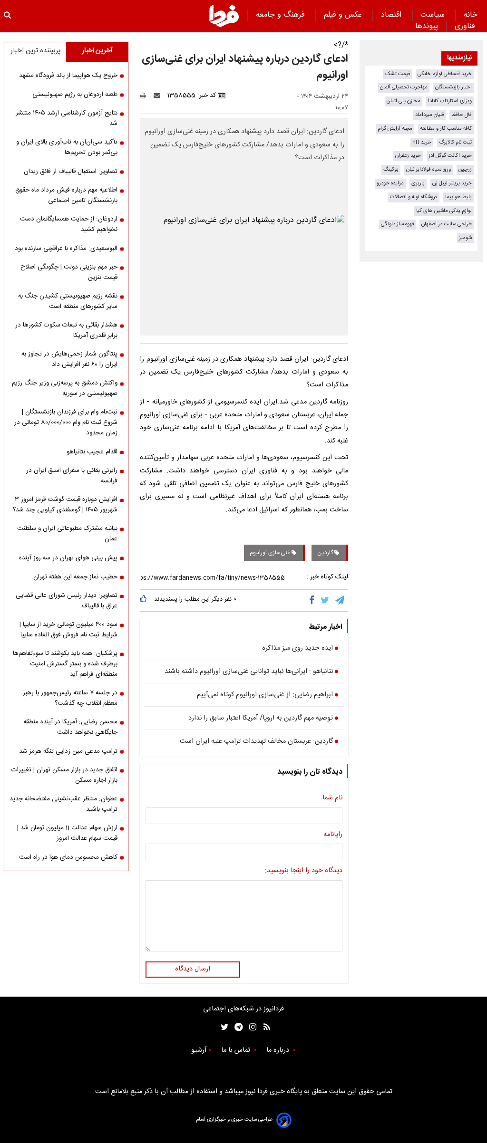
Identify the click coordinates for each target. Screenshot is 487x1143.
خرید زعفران (408, 155)
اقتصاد (392, 15)
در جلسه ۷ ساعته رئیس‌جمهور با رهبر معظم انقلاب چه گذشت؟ (70, 698)
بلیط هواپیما (458, 197)
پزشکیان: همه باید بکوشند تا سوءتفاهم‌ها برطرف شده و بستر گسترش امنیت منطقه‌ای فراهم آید (65, 664)
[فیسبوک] (313, 600)
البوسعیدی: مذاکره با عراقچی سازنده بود (66, 248)
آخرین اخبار (97, 51)
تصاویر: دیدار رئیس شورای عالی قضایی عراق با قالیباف (66, 600)
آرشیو (198, 1050)
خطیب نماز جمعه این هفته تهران (75, 577)
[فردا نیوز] (224, 16)
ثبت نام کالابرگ (455, 142)
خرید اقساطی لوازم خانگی (445, 73)
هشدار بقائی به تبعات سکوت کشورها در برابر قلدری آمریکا (66, 330)
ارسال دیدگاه (192, 969)
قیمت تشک (397, 73)
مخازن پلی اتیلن (403, 101)
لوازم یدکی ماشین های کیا (444, 210)
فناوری (466, 26)
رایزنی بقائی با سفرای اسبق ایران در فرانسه (71, 475)
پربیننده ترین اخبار (35, 51)
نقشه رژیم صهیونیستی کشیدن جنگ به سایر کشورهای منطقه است (67, 301)
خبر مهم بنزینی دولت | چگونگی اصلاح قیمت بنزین (68, 272)
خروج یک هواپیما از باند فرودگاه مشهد (68, 75)
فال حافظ (461, 114)
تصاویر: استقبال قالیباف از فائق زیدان (70, 171)
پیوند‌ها (426, 26)
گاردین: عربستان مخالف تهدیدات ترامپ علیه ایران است (256, 742)
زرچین (465, 169)
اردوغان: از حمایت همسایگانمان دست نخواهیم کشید (68, 224)
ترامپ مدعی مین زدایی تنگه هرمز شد (68, 751)
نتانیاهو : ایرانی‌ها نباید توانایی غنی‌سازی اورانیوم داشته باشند (249, 672)
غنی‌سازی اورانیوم (271, 552)
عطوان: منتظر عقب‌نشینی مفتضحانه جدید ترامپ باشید (63, 804)
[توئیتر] (222, 1027)
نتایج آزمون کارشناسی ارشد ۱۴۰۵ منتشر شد (66, 118)
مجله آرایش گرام (395, 128)
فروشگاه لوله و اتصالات (414, 197)
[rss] (263, 1027)
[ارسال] (159, 95)
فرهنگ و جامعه (281, 15)
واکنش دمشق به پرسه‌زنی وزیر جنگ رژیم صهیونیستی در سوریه (64, 388)
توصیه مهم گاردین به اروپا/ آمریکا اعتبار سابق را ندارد (260, 718)
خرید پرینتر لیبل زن (452, 183)
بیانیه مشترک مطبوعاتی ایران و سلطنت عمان (67, 533)
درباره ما (278, 1050)
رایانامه (332, 835)
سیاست (433, 15)
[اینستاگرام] (250, 1027)
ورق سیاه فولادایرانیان (428, 169)
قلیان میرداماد (429, 114)
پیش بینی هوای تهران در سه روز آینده (68, 558)
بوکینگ (391, 169)
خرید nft (421, 142)
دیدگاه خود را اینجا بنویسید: (303, 871)
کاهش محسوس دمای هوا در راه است (68, 857)
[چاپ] (146, 95)
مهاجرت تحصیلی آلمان (404, 87)
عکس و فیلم (344, 15)
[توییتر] (325, 600)
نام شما (332, 798)
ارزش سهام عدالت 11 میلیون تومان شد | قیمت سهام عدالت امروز (67, 833)
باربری (418, 183)
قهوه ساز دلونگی (397, 224)
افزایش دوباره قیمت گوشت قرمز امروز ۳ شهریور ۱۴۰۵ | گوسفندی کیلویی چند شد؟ (65, 504)
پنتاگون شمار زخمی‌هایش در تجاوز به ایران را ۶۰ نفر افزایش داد (69, 359)
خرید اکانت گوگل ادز (450, 155)
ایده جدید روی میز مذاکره (297, 649)
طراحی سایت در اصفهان (446, 224)
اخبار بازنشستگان (453, 87)
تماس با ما (236, 1050)
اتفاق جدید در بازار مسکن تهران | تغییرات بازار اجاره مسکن (64, 775)
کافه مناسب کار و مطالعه (446, 128)
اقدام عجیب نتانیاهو (92, 452)
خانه (470, 15)
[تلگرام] (340, 600)
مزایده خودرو (390, 183)
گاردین (325, 552)
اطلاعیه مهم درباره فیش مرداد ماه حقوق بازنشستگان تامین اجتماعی (66, 195)
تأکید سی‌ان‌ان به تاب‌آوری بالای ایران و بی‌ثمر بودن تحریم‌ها (66, 147)
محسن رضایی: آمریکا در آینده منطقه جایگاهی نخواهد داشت (70, 727)
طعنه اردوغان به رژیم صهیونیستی (74, 94)
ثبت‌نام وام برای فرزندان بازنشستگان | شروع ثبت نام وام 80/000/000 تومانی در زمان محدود (65, 422)
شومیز (465, 237)
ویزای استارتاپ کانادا (450, 101)
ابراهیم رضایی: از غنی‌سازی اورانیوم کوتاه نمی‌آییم (265, 695)
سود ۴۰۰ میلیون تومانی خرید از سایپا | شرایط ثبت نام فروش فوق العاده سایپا (68, 629)
